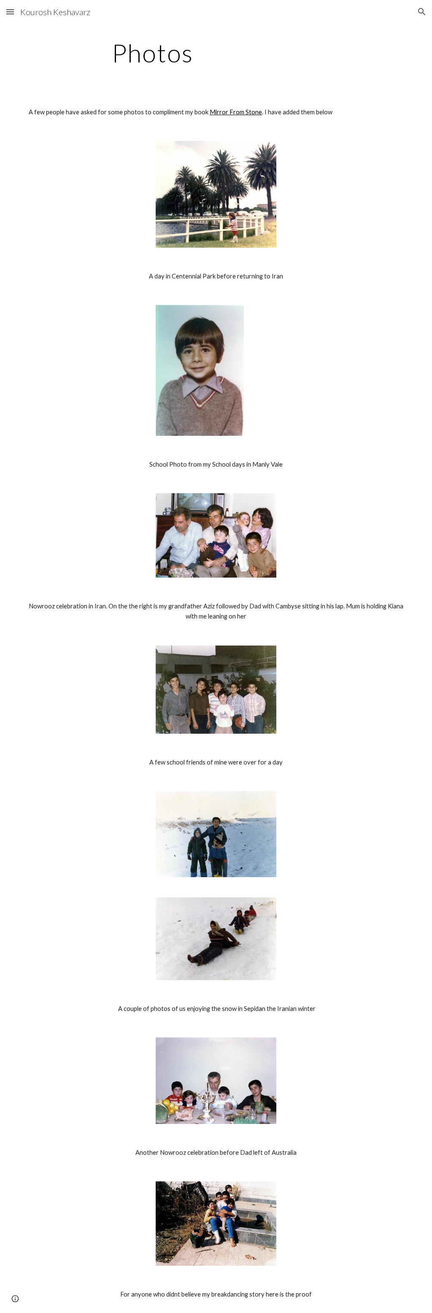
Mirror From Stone (236, 112)
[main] (152, 52)
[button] (10, 11)
